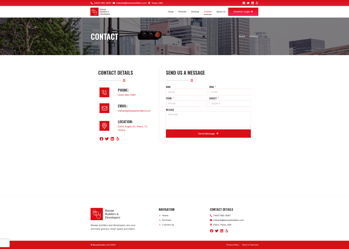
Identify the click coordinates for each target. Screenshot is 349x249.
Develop (195, 11)
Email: (123, 105)
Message (170, 110)
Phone (169, 98)
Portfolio (182, 11)
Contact (208, 11)
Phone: (123, 90)
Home (171, 11)
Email (212, 87)
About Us (220, 11)
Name (168, 87)
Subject (213, 98)
